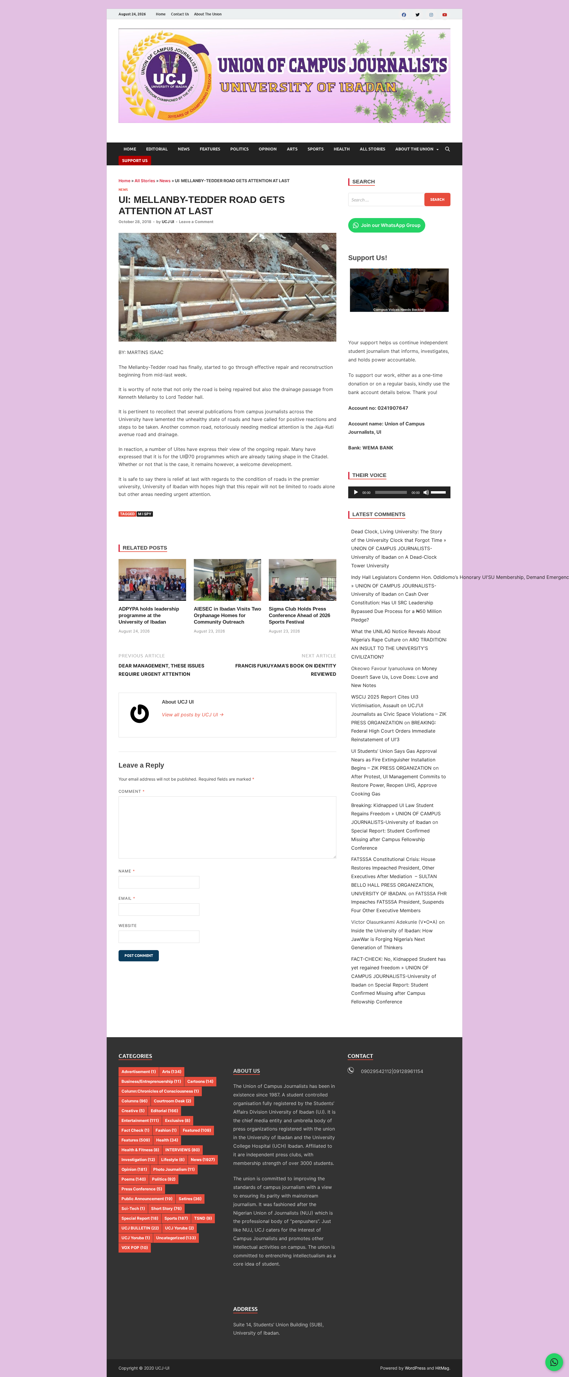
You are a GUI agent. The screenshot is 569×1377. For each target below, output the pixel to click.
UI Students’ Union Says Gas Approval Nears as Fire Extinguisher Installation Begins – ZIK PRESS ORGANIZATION (394, 759)
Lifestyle (173, 1159)
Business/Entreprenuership (151, 1081)
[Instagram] (431, 14)
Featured (197, 1130)
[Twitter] (417, 14)
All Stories (372, 149)
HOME (130, 149)
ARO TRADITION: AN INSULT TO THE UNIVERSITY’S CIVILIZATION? (399, 648)
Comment (132, 791)
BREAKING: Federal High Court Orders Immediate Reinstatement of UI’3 (393, 731)
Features (210, 149)
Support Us (135, 160)
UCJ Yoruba (179, 1228)
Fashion (166, 1130)
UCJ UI (168, 221)
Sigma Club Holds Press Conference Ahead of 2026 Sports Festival (299, 615)
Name (127, 871)
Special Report (140, 1218)
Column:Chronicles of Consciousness (160, 1091)
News (184, 149)
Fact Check (135, 1130)
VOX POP (135, 1247)
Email (127, 898)
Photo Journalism (174, 1169)
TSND (203, 1218)
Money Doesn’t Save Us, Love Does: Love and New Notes (394, 676)
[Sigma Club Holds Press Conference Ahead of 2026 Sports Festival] (302, 580)
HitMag (442, 1367)
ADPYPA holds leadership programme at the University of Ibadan (149, 615)
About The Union (208, 14)
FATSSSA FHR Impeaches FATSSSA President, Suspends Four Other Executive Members (399, 902)
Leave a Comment (196, 221)
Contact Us (180, 14)
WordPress (415, 1367)
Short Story (166, 1208)
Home (161, 14)
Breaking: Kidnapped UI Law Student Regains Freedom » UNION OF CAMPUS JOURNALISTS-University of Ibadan (396, 813)
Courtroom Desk (172, 1101)
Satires (190, 1198)
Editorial (157, 149)
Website (128, 925)
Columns (135, 1101)
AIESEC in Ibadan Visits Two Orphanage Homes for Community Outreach (227, 615)
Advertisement (139, 1071)
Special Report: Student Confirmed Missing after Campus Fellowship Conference (390, 839)
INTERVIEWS (182, 1149)
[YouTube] (444, 14)
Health (342, 149)
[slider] (439, 491)
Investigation (138, 1159)
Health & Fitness (140, 1149)
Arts (292, 149)
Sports (316, 149)
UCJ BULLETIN (140, 1228)
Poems (134, 1179)
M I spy (144, 514)
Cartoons (200, 1081)
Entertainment (140, 1120)
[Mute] (426, 492)
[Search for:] (399, 199)
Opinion (268, 149)
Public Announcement (147, 1198)
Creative (133, 1110)
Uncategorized (176, 1237)
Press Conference (142, 1189)
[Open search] (447, 149)
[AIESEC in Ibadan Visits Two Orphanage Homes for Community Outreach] (227, 580)
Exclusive (177, 1120)
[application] (399, 492)
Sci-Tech (133, 1208)
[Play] (356, 492)
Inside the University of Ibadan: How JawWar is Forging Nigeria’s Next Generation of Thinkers (392, 939)
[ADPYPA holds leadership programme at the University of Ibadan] (152, 580)
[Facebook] (404, 14)
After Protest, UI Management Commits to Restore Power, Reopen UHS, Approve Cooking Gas (398, 785)
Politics (239, 149)
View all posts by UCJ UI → (193, 715)
